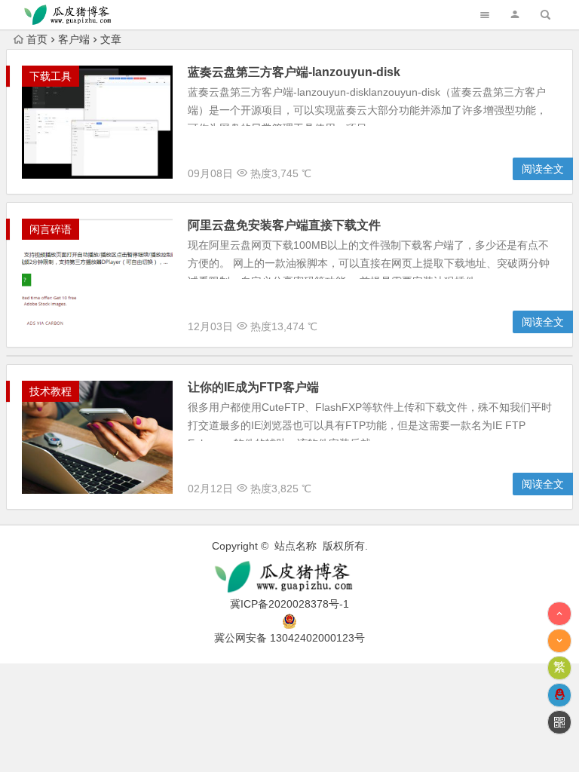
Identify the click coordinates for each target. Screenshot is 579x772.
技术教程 (50, 391)
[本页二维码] (559, 722)
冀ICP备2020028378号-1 (289, 604)
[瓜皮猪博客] (289, 577)
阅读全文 (543, 169)
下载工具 (50, 76)
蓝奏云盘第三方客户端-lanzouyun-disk (294, 72)
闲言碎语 (50, 229)
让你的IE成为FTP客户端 (253, 387)
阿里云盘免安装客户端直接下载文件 (284, 225)
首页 (36, 39)
